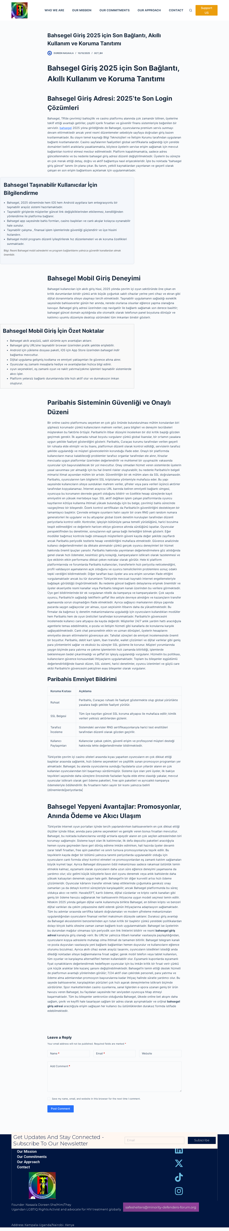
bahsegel (66, 128)
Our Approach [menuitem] (149, 10)
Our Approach (28, 1162)
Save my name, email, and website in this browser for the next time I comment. (96, 1098)
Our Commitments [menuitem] (114, 10)
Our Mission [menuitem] (81, 10)
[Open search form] (190, 10)
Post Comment (60, 1108)
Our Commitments (32, 1156)
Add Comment (60, 1066)
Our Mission (27, 1151)
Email (100, 1053)
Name (54, 1053)
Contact (23, 1167)
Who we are (26, 1146)
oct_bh (98, 53)
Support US (206, 10)
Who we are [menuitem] (54, 10)
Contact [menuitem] (176, 10)
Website (147, 1053)
